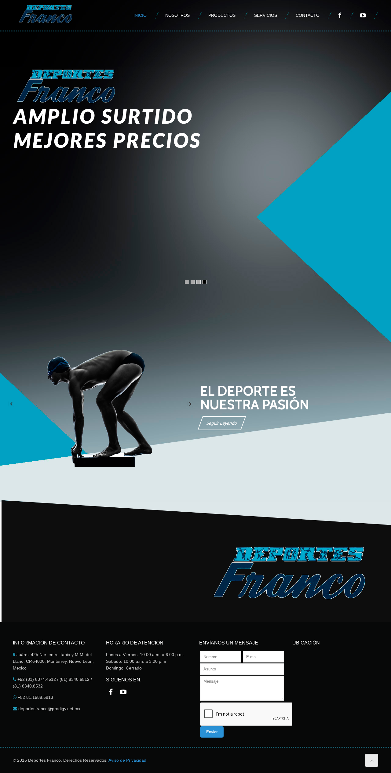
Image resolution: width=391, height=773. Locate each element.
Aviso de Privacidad (127, 760)
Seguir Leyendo (222, 423)
